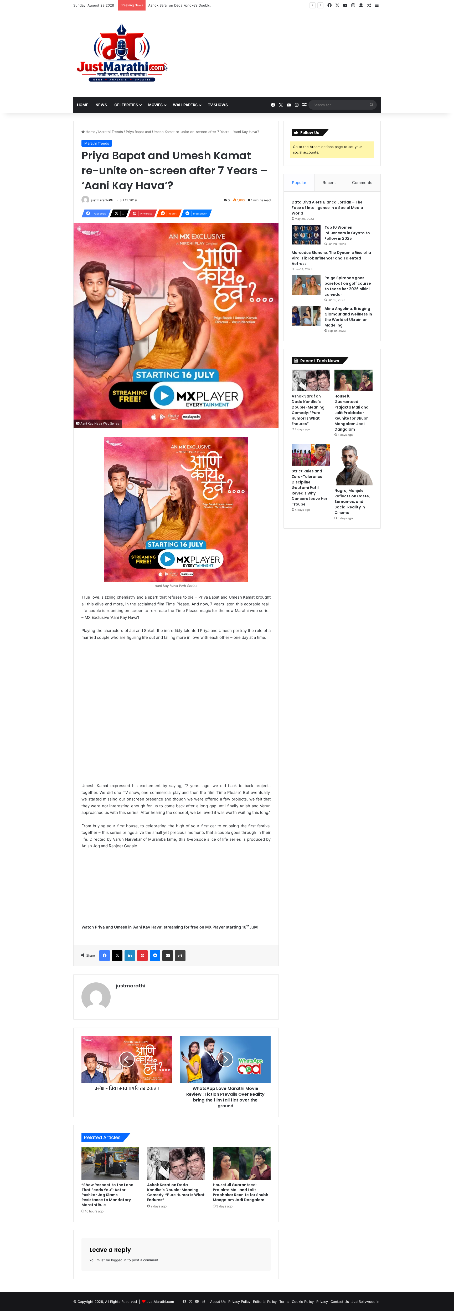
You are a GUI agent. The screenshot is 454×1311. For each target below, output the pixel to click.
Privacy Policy (239, 1301)
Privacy (322, 1301)
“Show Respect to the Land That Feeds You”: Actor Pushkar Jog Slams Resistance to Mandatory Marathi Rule (107, 1194)
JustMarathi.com (160, 1301)
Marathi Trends (110, 132)
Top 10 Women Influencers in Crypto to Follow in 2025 (347, 233)
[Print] (180, 955)
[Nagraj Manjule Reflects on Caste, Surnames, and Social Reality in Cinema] (353, 464)
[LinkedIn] (130, 955)
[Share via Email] (167, 955)
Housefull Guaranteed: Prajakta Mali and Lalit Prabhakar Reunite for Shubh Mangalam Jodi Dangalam (240, 1192)
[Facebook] (104, 955)
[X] (117, 955)
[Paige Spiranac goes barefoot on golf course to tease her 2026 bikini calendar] (306, 285)
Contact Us (340, 1301)
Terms (284, 1301)
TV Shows (218, 105)
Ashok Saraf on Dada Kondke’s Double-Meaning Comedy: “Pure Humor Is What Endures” (220, 5)
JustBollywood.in (365, 1301)
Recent (329, 182)
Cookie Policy (303, 1301)
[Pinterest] (142, 955)
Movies (155, 105)
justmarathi (100, 200)
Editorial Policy (265, 1301)
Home (82, 105)
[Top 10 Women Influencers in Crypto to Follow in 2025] (306, 234)
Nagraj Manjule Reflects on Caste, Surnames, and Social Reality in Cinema (352, 501)
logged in (118, 1260)
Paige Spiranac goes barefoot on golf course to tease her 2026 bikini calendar (347, 286)
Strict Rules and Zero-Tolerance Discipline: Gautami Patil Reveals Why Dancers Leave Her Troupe (309, 487)
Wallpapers (185, 105)
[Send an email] (110, 200)
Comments (362, 182)
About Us (218, 1301)
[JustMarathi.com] (122, 54)
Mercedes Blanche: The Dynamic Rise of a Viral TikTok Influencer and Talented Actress (331, 258)
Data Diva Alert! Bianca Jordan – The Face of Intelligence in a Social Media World (327, 208)
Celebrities (126, 105)
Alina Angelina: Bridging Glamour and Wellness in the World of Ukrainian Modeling (348, 317)
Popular (299, 182)
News (101, 105)
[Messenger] (155, 955)
